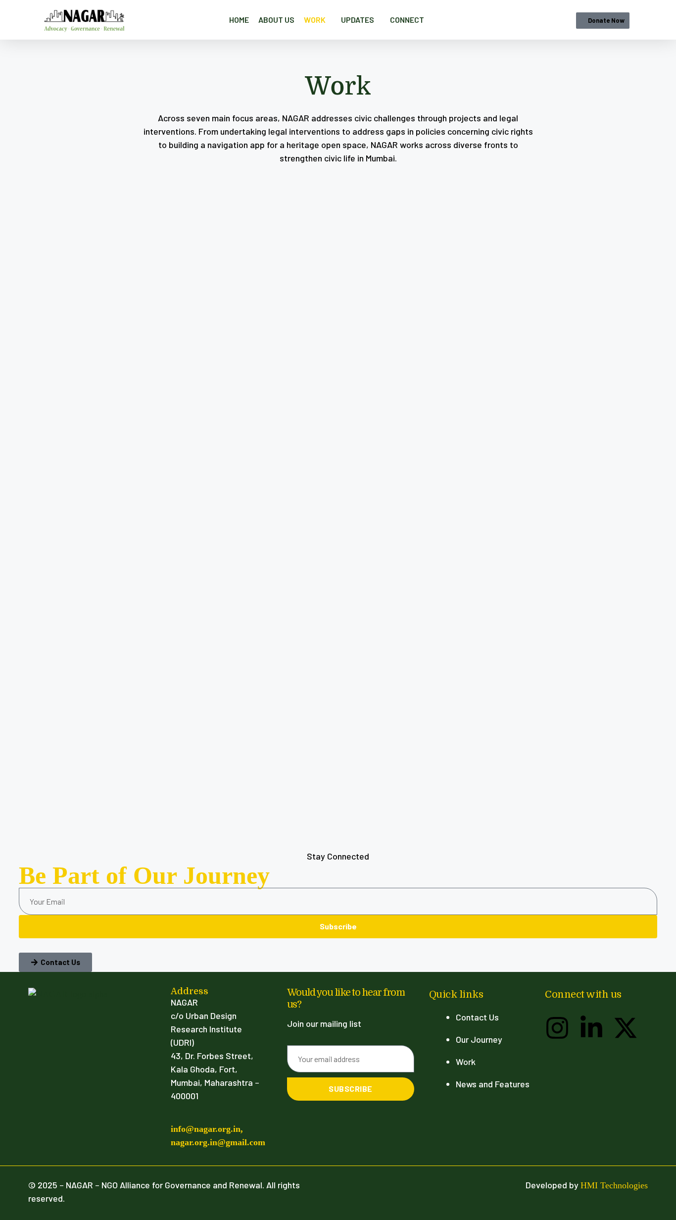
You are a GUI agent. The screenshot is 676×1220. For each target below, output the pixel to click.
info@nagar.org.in (206, 1129)
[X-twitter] (625, 1028)
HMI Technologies (614, 1185)
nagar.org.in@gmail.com (218, 1142)
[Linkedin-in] (591, 1028)
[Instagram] (557, 1028)
